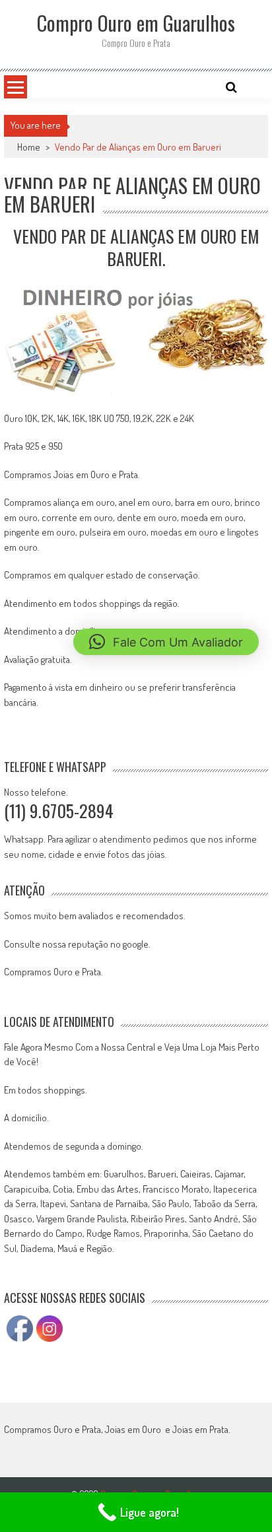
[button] (166, 642)
